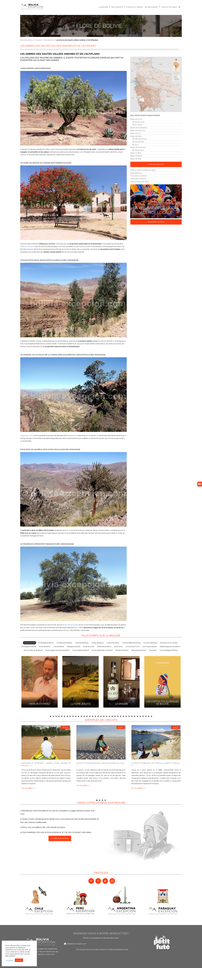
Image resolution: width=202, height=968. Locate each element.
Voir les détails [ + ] (28, 788)
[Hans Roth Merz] (39, 681)
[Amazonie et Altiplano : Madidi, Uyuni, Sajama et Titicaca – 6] (46, 742)
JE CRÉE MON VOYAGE (60, 838)
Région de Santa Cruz (137, 130)
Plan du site (80, 949)
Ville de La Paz (139, 122)
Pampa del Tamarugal (70, 625)
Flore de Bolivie (99, 26)
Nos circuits (90, 949)
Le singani (121, 703)
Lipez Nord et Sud (140, 139)
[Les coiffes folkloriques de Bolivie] (162, 681)
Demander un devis (156, 222)
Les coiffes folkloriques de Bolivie (162, 702)
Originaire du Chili (26, 435)
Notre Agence (151, 7)
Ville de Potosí (139, 142)
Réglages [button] (9, 960)
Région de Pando (136, 156)
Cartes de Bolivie (136, 173)
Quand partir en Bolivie (138, 178)
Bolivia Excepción (26, 40)
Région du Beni (135, 153)
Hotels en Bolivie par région (139, 181)
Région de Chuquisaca (138, 147)
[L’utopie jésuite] (80, 681)
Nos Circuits (117, 7)
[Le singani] (121, 681)
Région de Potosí (136, 136)
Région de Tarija (135, 159)
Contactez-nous (169, 7)
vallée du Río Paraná (27, 246)
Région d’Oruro (135, 133)
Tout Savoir (38, 40)
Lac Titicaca (138, 125)
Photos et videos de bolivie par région (143, 170)
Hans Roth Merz (39, 703)
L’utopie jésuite (80, 703)
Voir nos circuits (156, 164)
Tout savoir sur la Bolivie (138, 176)
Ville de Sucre (139, 150)
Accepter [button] (19, 960)
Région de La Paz (136, 119)
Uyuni (136, 144)
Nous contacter (100, 949)
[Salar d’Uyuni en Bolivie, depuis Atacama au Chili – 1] (101, 742)
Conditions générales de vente (117, 949)
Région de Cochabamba (138, 128)
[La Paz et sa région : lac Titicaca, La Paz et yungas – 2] (156, 742)
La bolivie (103, 7)
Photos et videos (134, 7)
